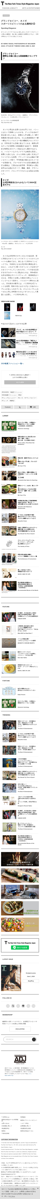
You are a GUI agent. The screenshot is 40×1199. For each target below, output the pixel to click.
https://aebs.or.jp (9, 1075)
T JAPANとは (5, 1117)
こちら (29, 1073)
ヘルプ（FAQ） (24, 1123)
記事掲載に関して (25, 1126)
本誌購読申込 (5, 1128)
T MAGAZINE (5, 1133)
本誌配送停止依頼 (25, 1128)
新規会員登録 (20, 1029)
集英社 (3, 1131)
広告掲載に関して (7, 1126)
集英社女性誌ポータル (26, 1131)
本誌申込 (31, 981)
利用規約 (23, 1117)
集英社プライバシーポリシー (28, 1120)
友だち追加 (20, 382)
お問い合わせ (5, 1123)
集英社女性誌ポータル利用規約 (10, 1120)
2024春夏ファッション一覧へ (12, 363)
